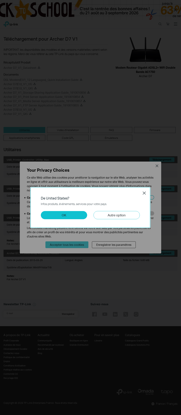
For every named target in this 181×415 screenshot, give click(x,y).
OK (64, 215)
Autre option (116, 215)
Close (144, 193)
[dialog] (90, 207)
